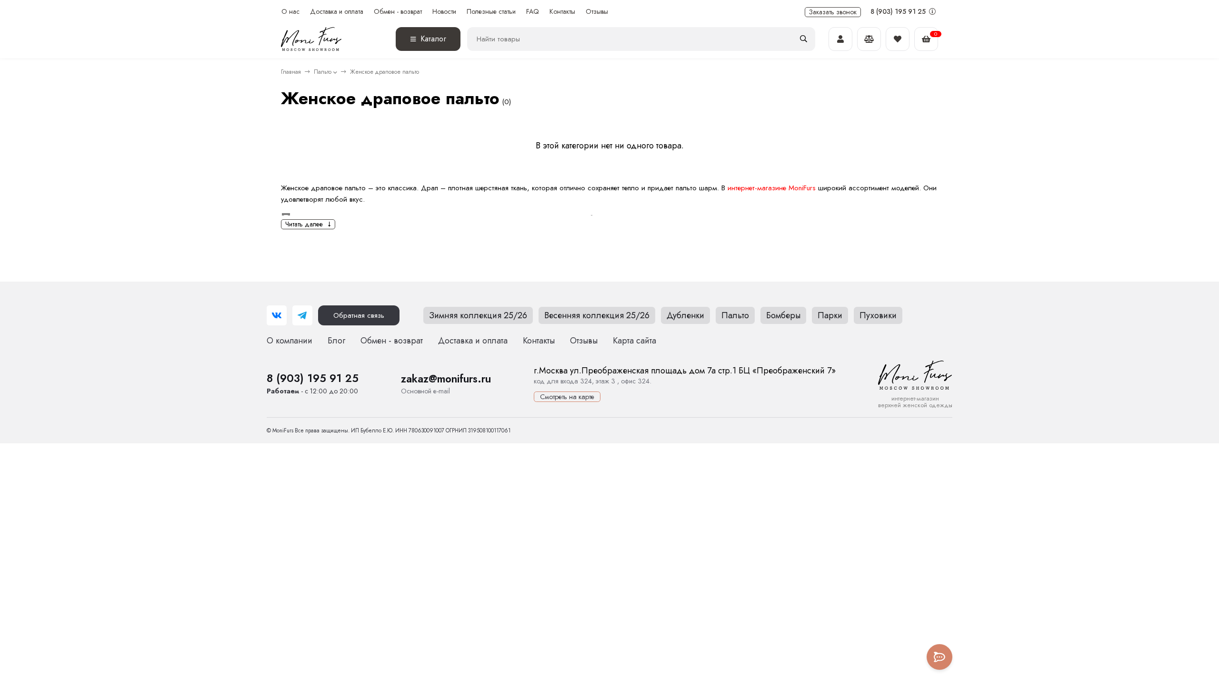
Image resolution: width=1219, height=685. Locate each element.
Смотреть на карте (567, 396)
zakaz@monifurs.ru (446, 378)
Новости (444, 12)
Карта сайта (634, 340)
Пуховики (878, 315)
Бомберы (783, 315)
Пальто (322, 72)
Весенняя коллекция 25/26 (596, 315)
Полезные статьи (491, 12)
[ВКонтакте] (277, 315)
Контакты (562, 12)
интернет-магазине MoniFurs (772, 188)
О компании (289, 340)
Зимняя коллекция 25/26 (478, 315)
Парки (830, 315)
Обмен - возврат (398, 12)
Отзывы (597, 12)
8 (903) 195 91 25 (899, 11)
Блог (336, 340)
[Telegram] (302, 315)
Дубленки (685, 315)
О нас (290, 12)
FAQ (532, 12)
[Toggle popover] (939, 657)
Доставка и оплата (336, 12)
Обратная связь (358, 315)
